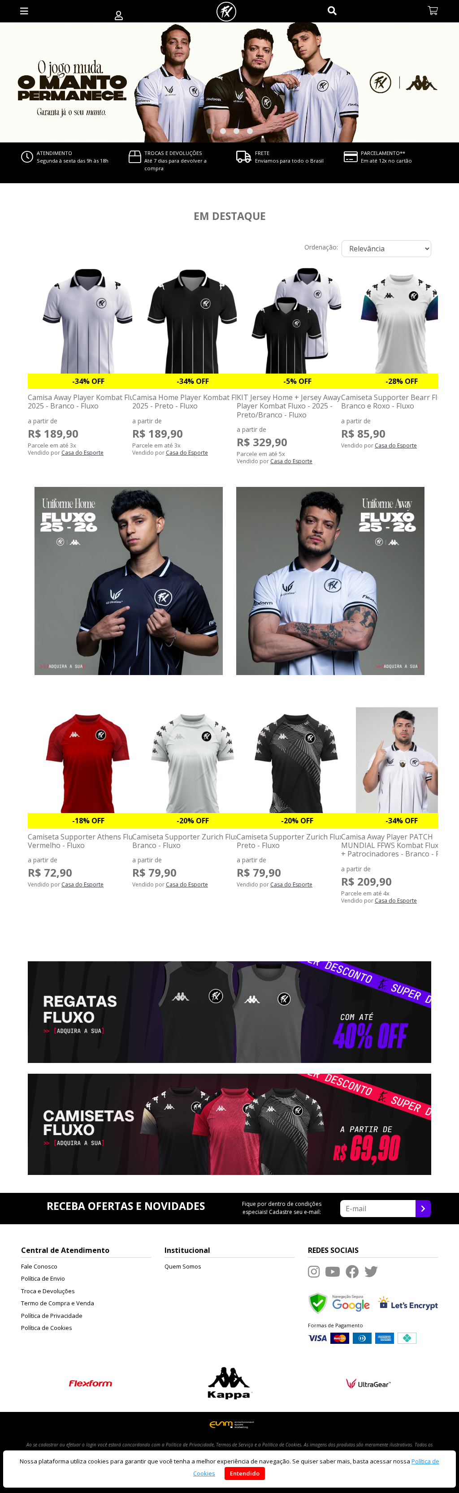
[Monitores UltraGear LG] (369, 1382)
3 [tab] (236, 131)
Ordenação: (321, 247)
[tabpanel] (229, 82)
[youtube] (332, 1271)
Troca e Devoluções (48, 1291)
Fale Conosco (39, 1266)
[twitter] (371, 1271)
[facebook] (352, 1271)
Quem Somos (183, 1266)
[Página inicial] (226, 11)
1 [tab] (209, 131)
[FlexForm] (91, 1382)
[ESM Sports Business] (229, 1424)
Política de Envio (43, 1278)
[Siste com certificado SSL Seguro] (408, 1302)
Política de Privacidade (51, 1316)
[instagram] (314, 1271)
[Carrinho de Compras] (433, 11)
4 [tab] (249, 131)
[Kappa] (230, 1382)
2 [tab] (222, 131)
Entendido (245, 1473)
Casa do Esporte (82, 452)
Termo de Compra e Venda (57, 1303)
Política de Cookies (46, 1328)
